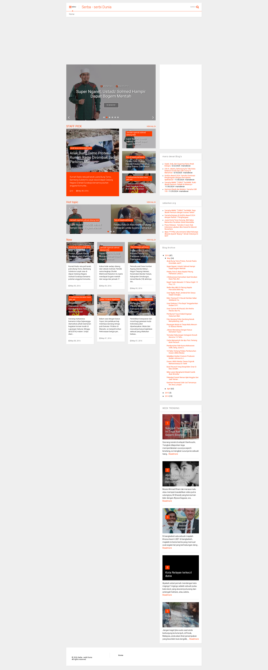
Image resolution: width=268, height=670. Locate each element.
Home (71, 14)
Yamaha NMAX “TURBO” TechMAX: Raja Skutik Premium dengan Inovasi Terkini (180, 211)
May (169, 258)
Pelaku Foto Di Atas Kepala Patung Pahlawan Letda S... (180, 273)
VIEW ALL (150, 126)
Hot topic (72, 202)
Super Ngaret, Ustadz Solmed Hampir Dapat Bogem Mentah (136, 141)
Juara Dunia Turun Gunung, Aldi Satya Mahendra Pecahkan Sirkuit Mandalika (179, 221)
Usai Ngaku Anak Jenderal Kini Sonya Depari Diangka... (181, 294)
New (69, 239)
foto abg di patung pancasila (142, 300)
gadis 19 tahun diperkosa (109, 300)
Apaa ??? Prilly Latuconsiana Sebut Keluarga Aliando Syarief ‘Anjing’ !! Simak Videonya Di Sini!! (181, 234)
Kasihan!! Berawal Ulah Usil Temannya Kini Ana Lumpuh (181, 384)
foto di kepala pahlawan (135, 157)
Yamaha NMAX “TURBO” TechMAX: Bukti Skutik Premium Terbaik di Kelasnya (180, 183)
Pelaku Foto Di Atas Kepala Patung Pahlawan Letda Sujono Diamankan (111, 93)
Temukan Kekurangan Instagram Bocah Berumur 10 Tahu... (182, 336)
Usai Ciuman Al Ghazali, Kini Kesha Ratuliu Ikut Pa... (180, 310)
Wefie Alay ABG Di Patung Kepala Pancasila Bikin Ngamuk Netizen (141, 307)
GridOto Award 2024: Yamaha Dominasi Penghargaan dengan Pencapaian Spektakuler (180, 178)
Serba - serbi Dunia (97, 7)
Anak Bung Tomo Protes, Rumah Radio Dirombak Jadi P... (182, 262)
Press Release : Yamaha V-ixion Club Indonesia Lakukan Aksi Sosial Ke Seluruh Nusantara (181, 227)
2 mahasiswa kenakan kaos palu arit (128, 217)
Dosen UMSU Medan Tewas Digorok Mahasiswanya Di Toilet (180, 362)
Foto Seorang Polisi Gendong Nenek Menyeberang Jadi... (180, 320)
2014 (167, 396)
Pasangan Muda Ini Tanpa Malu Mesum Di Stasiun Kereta (182, 326)
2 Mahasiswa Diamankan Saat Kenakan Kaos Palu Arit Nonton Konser (138, 186)
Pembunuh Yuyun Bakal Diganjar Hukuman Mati (179, 315)
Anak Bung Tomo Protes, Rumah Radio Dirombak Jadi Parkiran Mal (92, 157)
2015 (167, 393)
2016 (167, 255)
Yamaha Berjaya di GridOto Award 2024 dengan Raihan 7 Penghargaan (180, 216)
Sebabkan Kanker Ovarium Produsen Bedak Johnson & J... (181, 357)
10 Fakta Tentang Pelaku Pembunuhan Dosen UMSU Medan (181, 352)
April (169, 389)
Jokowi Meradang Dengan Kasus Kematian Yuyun (179, 331)
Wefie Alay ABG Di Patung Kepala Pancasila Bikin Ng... (179, 288)
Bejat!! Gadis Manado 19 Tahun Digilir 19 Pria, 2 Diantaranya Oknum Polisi (110, 307)
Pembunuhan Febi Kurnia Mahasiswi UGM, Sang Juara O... (180, 347)
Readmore (111, 105)
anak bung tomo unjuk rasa (80, 148)
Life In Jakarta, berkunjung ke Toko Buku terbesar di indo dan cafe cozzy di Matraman (180, 171)
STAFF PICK (74, 126)
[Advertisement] (134, 40)
